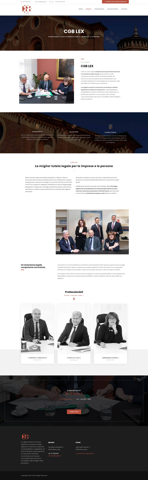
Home (81, 9)
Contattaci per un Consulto (116, 1)
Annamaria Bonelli (110, 358)
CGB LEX (88, 9)
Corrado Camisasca (37, 358)
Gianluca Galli (74, 358)
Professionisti (99, 9)
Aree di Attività (112, 9)
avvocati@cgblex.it (41, 2)
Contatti (124, 9)
